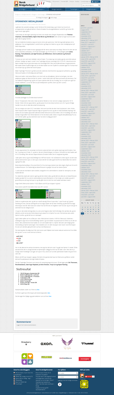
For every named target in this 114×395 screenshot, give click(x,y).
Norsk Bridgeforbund (24, 4)
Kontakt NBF (64, 1)
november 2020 (86, 103)
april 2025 (92, 176)
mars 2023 (85, 142)
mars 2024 (85, 159)
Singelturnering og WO (42, 388)
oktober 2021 (86, 117)
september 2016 (86, 32)
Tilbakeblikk (18, 380)
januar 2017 (85, 40)
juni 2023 (91, 144)
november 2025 (86, 186)
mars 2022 (85, 126)
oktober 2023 (86, 151)
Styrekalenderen (40, 389)
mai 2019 (84, 78)
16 (98, 209)
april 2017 (92, 42)
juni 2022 (91, 128)
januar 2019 (85, 73)
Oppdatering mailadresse (43, 382)
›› (98, 200)
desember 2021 (86, 121)
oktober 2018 (86, 67)
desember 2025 (86, 188)
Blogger (34, 14)
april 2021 (92, 109)
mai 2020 (84, 94)
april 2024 (92, 159)
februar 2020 (94, 90)
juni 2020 (91, 94)
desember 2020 (86, 105)
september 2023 (86, 149)
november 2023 (86, 153)
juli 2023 (84, 147)
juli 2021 (84, 113)
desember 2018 (86, 71)
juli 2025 (84, 180)
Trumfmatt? (18, 384)
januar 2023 (85, 140)
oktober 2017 (86, 51)
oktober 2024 (86, 167)
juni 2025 (91, 178)
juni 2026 (91, 194)
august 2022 (91, 130)
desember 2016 (86, 38)
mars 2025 (85, 176)
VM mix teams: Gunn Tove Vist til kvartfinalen (23, 373)
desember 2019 (86, 88)
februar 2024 (94, 157)
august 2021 (91, 113)
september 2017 (86, 48)
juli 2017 (84, 46)
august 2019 (91, 80)
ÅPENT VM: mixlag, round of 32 (24, 376)
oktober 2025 (86, 184)
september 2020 (86, 99)
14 (93, 209)
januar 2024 (85, 157)
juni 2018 (91, 61)
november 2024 (86, 169)
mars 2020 (85, 92)
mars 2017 (85, 42)
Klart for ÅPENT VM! (20, 382)
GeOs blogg (41, 14)
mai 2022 (84, 128)
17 (82, 211)
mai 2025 (84, 178)
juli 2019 (84, 80)
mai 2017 (84, 44)
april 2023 (92, 142)
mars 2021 (85, 109)
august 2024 (91, 163)
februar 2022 (94, 124)
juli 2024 (84, 163)
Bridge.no (17, 14)
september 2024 (86, 165)
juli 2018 (84, 63)
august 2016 (85, 30)
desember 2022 (86, 138)
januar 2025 (85, 174)
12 (87, 209)
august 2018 (91, 63)
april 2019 (92, 76)
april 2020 (92, 92)
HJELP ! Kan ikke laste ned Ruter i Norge (45, 385)
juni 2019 (91, 78)
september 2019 (86, 82)
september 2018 (86, 65)
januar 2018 (85, 57)
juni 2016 (83, 28)
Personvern (56, 1)
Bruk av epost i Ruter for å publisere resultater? (43, 373)
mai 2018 (84, 61)
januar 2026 (85, 190)
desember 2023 (86, 155)
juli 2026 (84, 197)
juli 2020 (84, 96)
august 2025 (91, 180)
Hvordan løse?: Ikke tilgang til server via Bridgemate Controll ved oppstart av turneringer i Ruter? (46, 378)
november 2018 (86, 69)
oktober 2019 (86, 84)
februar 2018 (94, 57)
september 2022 (86, 132)
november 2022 (86, 136)
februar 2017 (94, 40)
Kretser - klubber (75, 1)
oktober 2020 (86, 101)
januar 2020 (85, 90)
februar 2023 (94, 140)
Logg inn (96, 1)
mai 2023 (84, 144)
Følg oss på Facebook (60, 384)
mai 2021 (84, 111)
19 (87, 211)
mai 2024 (84, 161)
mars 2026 (85, 192)
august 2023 (91, 147)
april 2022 (92, 126)
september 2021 (86, 115)
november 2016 (86, 36)
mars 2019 (85, 76)
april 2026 (92, 192)
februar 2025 (94, 174)
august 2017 (91, 46)
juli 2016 (90, 28)
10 (82, 209)
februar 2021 (94, 107)
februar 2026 (94, 190)
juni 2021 (91, 111)
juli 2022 (84, 130)
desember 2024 (86, 172)
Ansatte (48, 1)
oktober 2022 (86, 134)
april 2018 (92, 59)
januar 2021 (85, 107)
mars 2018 (85, 59)
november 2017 (86, 53)
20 (90, 211)
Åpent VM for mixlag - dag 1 (23, 378)
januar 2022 (85, 124)
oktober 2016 (86, 34)
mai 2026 (84, 194)
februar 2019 (94, 73)
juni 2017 (91, 44)
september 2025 (86, 182)
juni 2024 (91, 161)
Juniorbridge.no (85, 1)
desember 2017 (86, 55)
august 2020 (91, 96)
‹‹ (81, 200)
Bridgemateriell (26, 14)
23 (98, 211)
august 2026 (91, 197)
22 (95, 211)
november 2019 (86, 86)
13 (90, 209)
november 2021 (86, 119)
